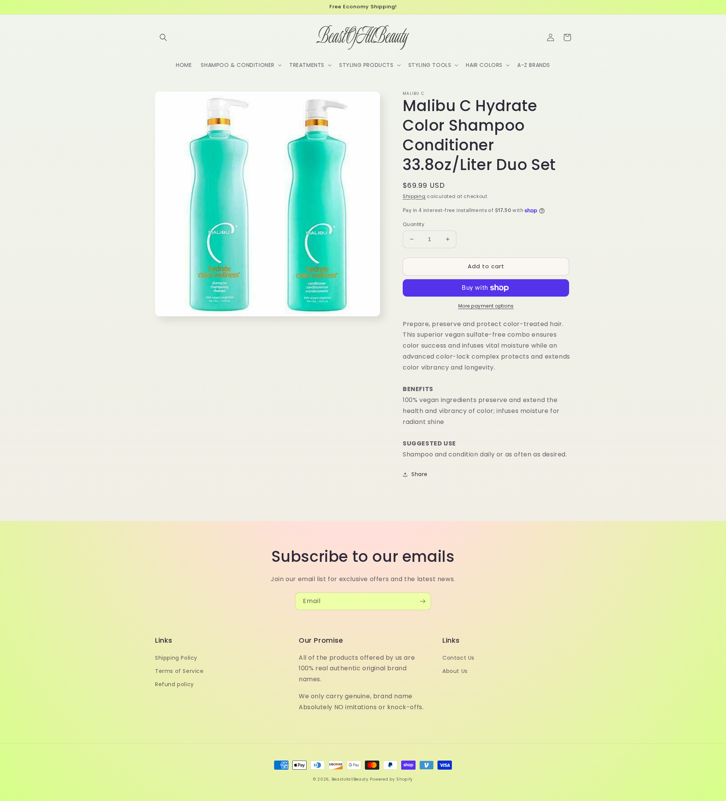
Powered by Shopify (391, 779)
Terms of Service (179, 671)
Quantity (413, 224)
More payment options (486, 306)
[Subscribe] (422, 601)
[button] (163, 37)
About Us (455, 671)
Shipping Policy (176, 658)
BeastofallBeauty (351, 779)
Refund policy (174, 684)
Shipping (414, 196)
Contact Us (458, 658)
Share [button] (419, 474)
